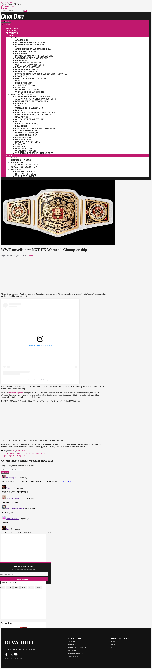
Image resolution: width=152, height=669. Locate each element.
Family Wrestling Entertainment (35, 115)
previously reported (15, 393)
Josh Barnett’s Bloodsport (31, 58)
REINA (18, 81)
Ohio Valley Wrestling (28, 62)
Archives (15, 169)
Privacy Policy (73, 650)
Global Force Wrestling (29, 119)
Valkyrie (20, 146)
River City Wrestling (27, 142)
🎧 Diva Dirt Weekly (26, 165)
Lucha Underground (27, 130)
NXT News (20, 451)
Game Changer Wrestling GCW (33, 49)
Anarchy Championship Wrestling (35, 99)
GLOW (18, 121)
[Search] (25, 11)
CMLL (18, 47)
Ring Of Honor (23, 83)
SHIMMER (20, 144)
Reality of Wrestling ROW (30, 78)
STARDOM (20, 87)
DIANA (18, 110)
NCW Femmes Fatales (27, 69)
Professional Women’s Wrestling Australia (41, 74)
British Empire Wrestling (30, 44)
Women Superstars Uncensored (34, 153)
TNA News (11, 31)
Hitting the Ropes (25, 174)
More (9, 155)
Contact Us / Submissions (77, 647)
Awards (15, 158)
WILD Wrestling (24, 149)
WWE (113, 641)
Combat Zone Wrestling (29, 108)
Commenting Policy (75, 653)
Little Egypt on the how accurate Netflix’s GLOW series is (25, 453)
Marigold (21, 60)
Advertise (71, 641)
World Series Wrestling (29, 92)
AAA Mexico (21, 40)
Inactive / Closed (20, 94)
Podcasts (16, 162)
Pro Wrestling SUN (26, 133)
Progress (21, 76)
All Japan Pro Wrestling (30, 42)
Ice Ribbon (21, 53)
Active (14, 38)
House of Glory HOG (27, 51)
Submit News (8, 6)
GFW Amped (21, 117)
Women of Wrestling (27, 90)
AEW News (12, 33)
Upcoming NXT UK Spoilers (14, 456)
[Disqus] (53, 503)
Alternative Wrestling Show (32, 97)
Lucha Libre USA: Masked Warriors (35, 128)
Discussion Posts (20, 160)
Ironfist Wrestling (26, 124)
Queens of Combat (26, 135)
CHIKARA (20, 106)
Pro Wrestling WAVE (27, 67)
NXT (13, 451)
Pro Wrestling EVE (26, 72)
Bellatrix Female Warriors (31, 101)
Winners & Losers (25, 176)
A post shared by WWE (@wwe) (40, 380)
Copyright (72, 644)
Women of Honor (25, 151)
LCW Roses (21, 126)
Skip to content (6, 2)
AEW (113, 644)
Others (10, 35)
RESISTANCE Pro (24, 137)
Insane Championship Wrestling (34, 56)
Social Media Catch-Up (23, 167)
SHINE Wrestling (25, 85)
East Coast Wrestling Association (35, 112)
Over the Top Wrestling (29, 65)
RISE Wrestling (24, 139)
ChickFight (21, 103)
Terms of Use (73, 656)
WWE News (12, 28)
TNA (112, 647)
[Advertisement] (53, 274)
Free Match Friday (26, 171)
